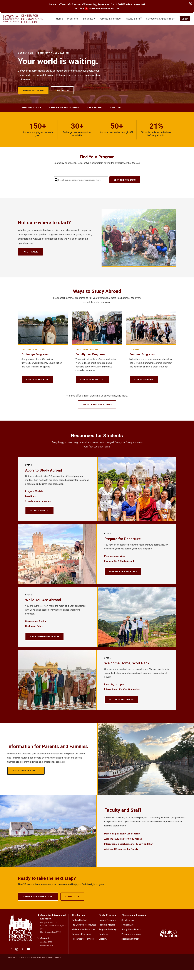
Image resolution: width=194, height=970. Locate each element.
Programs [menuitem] (73, 18)
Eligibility (103, 939)
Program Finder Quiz (109, 929)
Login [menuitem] (185, 18)
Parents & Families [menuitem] (110, 18)
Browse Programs (33, 90)
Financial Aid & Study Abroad (119, 561)
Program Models (31, 107)
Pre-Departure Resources (84, 925)
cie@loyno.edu (46, 945)
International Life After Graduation (122, 689)
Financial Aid (128, 925)
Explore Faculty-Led (92, 379)
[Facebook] (11, 949)
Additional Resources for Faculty (121, 849)
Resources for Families (26, 770)
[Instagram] (17, 949)
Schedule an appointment (63, 107)
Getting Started (39, 510)
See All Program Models (97, 404)
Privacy (51, 957)
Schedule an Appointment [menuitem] (160, 18)
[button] (97, 8)
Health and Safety (34, 626)
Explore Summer (144, 379)
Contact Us (62, 90)
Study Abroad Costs (131, 929)
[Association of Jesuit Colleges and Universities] (169, 934)
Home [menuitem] (59, 18)
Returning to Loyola (114, 684)
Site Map (57, 957)
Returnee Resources (121, 699)
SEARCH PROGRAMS (124, 180)
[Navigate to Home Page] (23, 18)
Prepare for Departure (123, 571)
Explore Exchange (37, 379)
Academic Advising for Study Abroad (123, 839)
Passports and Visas (114, 556)
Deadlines (116, 107)
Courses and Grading (36, 621)
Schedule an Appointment (38, 896)
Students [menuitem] (88, 18)
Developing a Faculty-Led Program (122, 833)
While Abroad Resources (44, 636)
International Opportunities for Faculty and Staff (128, 844)
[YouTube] (28, 949)
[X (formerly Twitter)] (22, 949)
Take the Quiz (30, 252)
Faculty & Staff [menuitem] (133, 18)
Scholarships (94, 107)
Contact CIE (72, 896)
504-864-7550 (46, 942)
